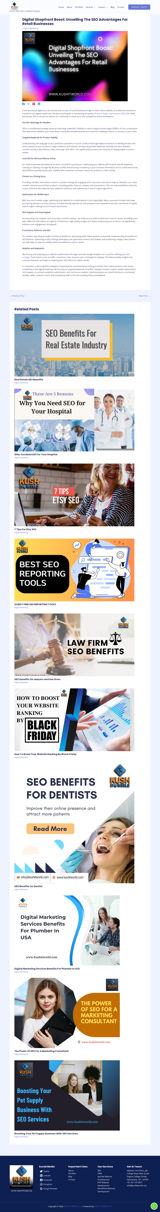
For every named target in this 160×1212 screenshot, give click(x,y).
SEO (99, 1170)
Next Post (144, 296)
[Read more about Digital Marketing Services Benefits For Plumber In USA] (67, 930)
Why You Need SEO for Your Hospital (35, 454)
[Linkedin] (39, 104)
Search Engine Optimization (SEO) (111, 113)
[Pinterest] (34, 104)
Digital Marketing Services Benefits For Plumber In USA (47, 968)
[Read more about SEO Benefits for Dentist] (74, 823)
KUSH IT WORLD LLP (73, 1206)
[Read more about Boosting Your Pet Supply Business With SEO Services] (67, 1095)
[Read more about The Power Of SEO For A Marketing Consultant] (67, 1012)
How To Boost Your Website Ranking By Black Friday (45, 754)
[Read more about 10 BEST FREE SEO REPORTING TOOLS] (74, 569)
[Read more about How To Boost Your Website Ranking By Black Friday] (74, 719)
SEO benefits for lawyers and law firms (37, 679)
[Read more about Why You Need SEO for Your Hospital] (74, 420)
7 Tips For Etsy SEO (25, 529)
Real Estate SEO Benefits (28, 379)
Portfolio (72, 1173)
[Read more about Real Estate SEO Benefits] (74, 345)
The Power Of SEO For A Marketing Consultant (41, 1051)
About (71, 1170)
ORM (100, 1173)
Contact (71, 1179)
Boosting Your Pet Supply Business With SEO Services (46, 1133)
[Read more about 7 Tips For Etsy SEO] (74, 495)
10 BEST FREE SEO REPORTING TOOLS (35, 604)
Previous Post (17, 296)
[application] (94, 7)
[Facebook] (23, 104)
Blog (70, 1176)
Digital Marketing (30, 28)
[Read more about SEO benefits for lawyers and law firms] (74, 644)
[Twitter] (28, 104)
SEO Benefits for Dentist (28, 886)
